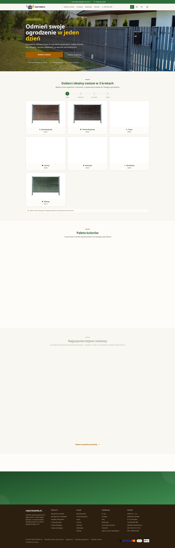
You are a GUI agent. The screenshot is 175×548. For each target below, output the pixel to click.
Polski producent (34, 19)
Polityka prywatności (82, 539)
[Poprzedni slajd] (4, 41)
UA (141, 7)
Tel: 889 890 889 (132, 522)
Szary (78, 519)
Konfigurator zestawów (59, 516)
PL (132, 7)
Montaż (96, 7)
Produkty (80, 7)
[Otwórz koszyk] (147, 7)
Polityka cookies (96, 539)
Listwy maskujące (57, 528)
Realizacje (88, 7)
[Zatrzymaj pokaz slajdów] (101, 67)
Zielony (78, 531)
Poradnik (105, 528)
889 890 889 (108, 7)
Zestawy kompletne (57, 519)
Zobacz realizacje (74, 55)
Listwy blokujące (56, 525)
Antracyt (79, 525)
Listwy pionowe (56, 522)
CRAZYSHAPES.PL (34, 510)
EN (137, 7)
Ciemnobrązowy (81, 516)
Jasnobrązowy (81, 514)
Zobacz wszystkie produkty (86, 444)
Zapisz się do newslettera (110, 531)
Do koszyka (58, 390)
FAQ (103, 519)
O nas (104, 514)
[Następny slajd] (171, 41)
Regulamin (69, 539)
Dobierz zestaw (69, 7)
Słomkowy (79, 528)
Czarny (78, 522)
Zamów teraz (78, 494)
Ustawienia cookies (32, 542)
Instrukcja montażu (108, 525)
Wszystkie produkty (57, 514)
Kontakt (104, 516)
